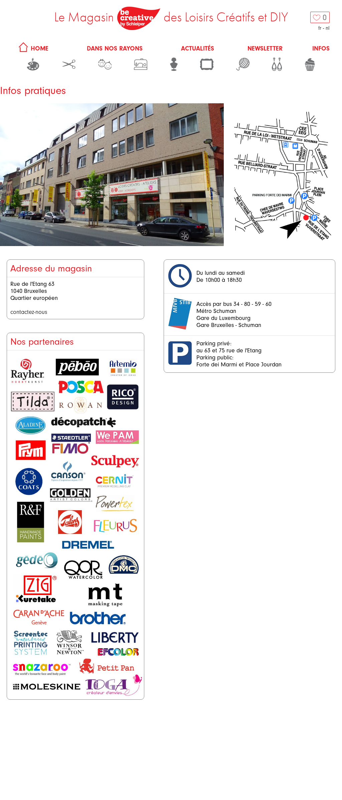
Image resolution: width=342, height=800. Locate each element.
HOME (38, 48)
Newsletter (265, 48)
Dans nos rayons (115, 48)
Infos (321, 48)
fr (319, 28)
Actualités (197, 48)
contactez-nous (28, 312)
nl (328, 28)
